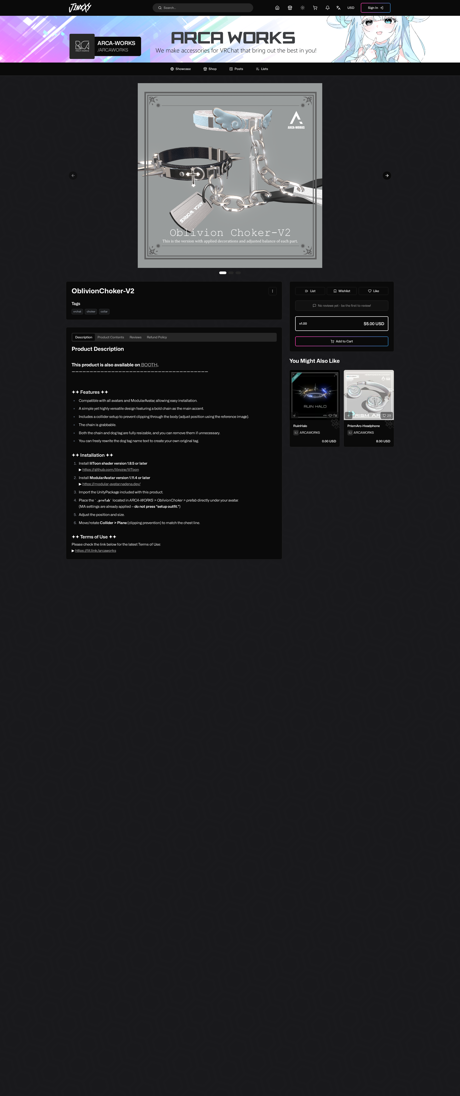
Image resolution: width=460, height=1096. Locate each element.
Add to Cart (344, 341)
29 (389, 415)
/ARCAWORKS (113, 49)
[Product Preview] (294, 415)
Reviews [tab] (136, 337)
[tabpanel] (174, 449)
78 (335, 415)
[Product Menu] (273, 291)
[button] (342, 305)
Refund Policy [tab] (157, 337)
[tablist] (174, 337)
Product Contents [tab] (111, 337)
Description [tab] (83, 337)
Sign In (373, 8)
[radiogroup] (342, 323)
